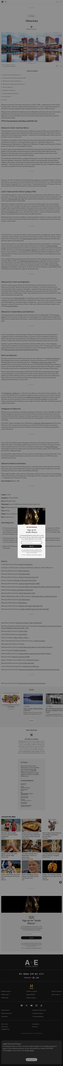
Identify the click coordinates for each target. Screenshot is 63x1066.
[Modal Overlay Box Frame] (31, 533)
